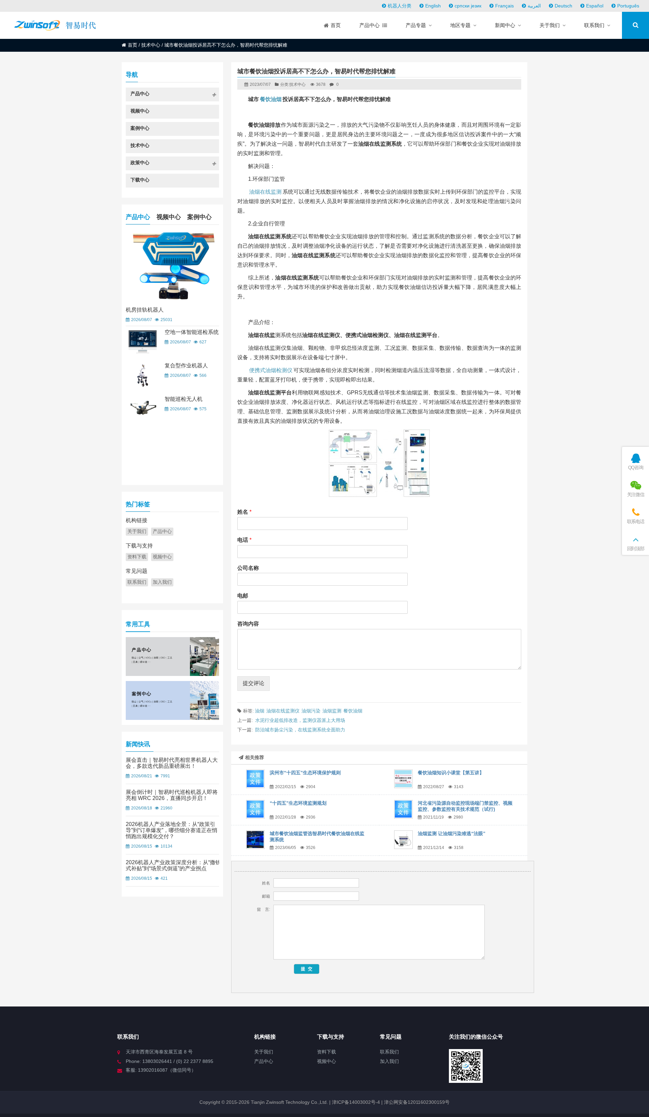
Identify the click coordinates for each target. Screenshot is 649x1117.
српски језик (468, 5)
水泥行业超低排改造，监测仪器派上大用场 (300, 720)
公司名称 (248, 568)
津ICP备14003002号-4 (355, 1102)
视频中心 (169, 217)
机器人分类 (399, 5)
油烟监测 (331, 710)
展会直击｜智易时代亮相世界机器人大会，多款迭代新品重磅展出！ (172, 763)
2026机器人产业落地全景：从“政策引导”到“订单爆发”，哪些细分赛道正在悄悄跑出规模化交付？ (171, 830)
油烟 (259, 710)
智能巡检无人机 (183, 399)
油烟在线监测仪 (282, 710)
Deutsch (563, 5)
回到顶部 (635, 548)
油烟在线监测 (265, 192)
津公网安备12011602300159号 (417, 1102)
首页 (132, 45)
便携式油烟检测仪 (270, 370)
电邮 (242, 596)
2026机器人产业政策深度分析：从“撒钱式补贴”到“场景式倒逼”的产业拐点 (173, 865)
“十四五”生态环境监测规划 (298, 803)
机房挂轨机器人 (145, 310)
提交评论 (253, 683)
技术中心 (150, 45)
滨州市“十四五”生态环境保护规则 (305, 772)
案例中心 (199, 217)
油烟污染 (311, 710)
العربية (534, 5)
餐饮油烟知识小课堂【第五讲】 (451, 772)
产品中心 (138, 217)
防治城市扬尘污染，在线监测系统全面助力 (300, 729)
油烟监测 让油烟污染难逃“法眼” (451, 833)
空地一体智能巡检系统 (192, 332)
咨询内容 (248, 624)
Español (594, 5)
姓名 (244, 512)
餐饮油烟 (271, 99)
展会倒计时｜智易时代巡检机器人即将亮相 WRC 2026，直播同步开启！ (172, 795)
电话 (244, 540)
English (433, 5)
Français (504, 5)
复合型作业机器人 (186, 365)
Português (628, 5)
